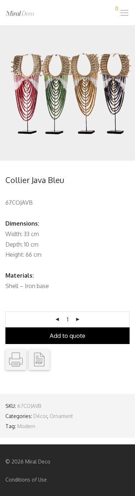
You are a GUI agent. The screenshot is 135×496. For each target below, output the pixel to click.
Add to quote (67, 335)
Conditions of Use (26, 480)
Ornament (61, 416)
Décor (40, 416)
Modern (26, 426)
